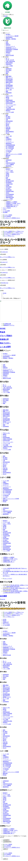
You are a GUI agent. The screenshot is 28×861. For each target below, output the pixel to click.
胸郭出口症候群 (10, 55)
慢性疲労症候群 (10, 181)
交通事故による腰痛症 (11, 201)
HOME (4, 293)
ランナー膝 (8, 136)
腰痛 (7, 91)
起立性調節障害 (10, 194)
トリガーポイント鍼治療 (12, 36)
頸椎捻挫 (8, 44)
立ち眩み (8, 188)
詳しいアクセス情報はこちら (7, 257)
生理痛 (7, 185)
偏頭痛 (7, 175)
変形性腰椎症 (9, 80)
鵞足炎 (7, 124)
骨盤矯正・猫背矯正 (11, 39)
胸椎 (7, 73)
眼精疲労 (8, 169)
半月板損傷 (8, 151)
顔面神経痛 (8, 50)
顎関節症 (8, 52)
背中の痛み (8, 70)
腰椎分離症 (8, 76)
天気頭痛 (8, 179)
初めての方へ (5, 343)
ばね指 (7, 98)
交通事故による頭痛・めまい (13, 203)
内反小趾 (8, 127)
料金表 (2, 332)
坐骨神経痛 (8, 92)
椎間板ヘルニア (10, 88)
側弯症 (7, 71)
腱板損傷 (8, 155)
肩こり (7, 58)
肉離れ (7, 137)
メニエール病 (9, 170)
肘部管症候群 (9, 103)
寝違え (7, 43)
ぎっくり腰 (8, 89)
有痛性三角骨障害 (10, 101)
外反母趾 (8, 118)
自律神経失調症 (10, 191)
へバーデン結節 (10, 112)
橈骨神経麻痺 (9, 100)
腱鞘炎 (7, 97)
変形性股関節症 (10, 131)
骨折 (7, 161)
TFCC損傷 (8, 107)
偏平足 (7, 125)
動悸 (7, 178)
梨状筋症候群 (9, 79)
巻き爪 (7, 133)
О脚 (7, 119)
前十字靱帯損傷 (10, 146)
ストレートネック (10, 46)
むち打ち (8, 53)
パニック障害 (9, 198)
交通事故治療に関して (11, 206)
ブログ (4, 209)
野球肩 (7, 157)
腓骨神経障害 (9, 121)
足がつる (8, 122)
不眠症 (7, 173)
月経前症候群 (9, 184)
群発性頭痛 (8, 190)
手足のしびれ (9, 95)
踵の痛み (8, 116)
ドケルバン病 (9, 106)
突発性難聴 (8, 187)
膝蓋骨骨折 (8, 166)
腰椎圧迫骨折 (9, 82)
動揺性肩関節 (9, 62)
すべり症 (8, 83)
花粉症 (7, 193)
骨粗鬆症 (8, 110)
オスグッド (8, 140)
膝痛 (7, 115)
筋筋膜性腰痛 (9, 85)
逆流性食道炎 (9, 196)
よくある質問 (6, 210)
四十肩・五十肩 (10, 59)
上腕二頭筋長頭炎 (10, 61)
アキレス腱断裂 (10, 164)
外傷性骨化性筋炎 (10, 163)
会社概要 (5, 212)
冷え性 (7, 176)
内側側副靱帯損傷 (10, 145)
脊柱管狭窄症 (9, 86)
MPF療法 (8, 34)
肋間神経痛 (8, 68)
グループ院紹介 (7, 207)
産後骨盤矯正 (9, 37)
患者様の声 (4, 339)
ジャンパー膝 (9, 149)
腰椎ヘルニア (9, 77)
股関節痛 (8, 128)
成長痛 (7, 130)
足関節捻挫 (8, 160)
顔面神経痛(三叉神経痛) (12, 49)
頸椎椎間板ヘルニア (11, 47)
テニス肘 (8, 152)
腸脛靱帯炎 (8, 143)
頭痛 (7, 42)
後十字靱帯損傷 (10, 148)
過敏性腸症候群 (10, 197)
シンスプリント (10, 142)
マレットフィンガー (11, 104)
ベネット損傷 (9, 65)
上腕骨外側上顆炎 (10, 109)
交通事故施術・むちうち (12, 204)
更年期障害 (8, 182)
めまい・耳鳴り (10, 172)
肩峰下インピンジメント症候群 (14, 154)
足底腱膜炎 (8, 139)
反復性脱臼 (8, 64)
